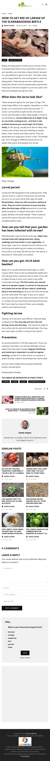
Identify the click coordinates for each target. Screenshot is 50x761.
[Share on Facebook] (44, 389)
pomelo (11, 644)
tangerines (12, 638)
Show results (25, 658)
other (10, 647)
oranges (11, 635)
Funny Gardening (30, 734)
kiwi (9, 641)
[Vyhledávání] (42, 4)
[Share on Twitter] (47, 389)
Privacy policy (25, 756)
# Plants (23, 381)
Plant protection (15, 60)
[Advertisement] (25, 694)
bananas (11, 632)
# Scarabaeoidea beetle (36, 381)
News (4, 60)
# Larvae (14, 381)
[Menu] (46, 5)
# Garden (6, 381)
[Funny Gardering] (25, 4)
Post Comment (11, 608)
